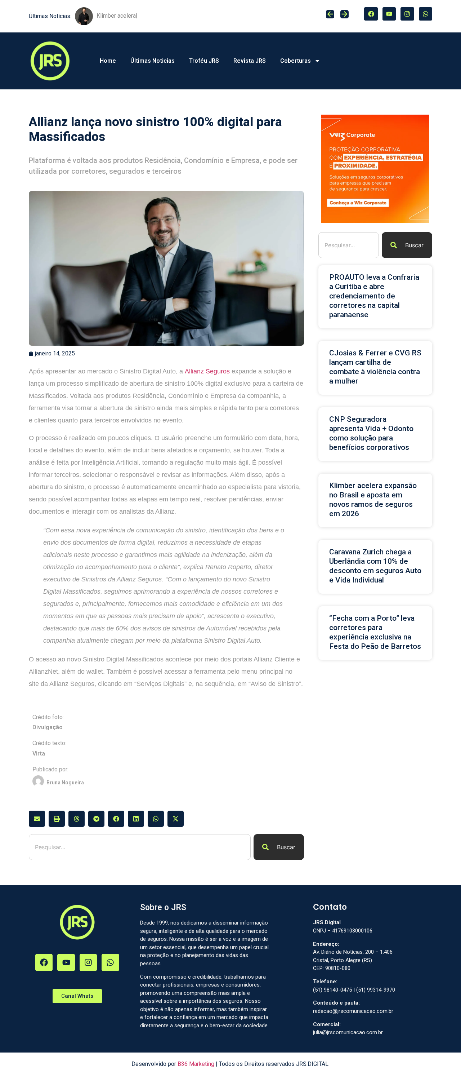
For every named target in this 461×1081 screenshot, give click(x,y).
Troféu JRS (204, 60)
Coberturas (295, 60)
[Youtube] (389, 14)
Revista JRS (249, 60)
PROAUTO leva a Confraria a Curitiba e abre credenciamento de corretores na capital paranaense (374, 296)
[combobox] (140, 847)
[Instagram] (407, 14)
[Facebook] (370, 14)
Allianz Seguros (207, 371)
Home (108, 60)
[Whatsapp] (425, 14)
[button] (37, 819)
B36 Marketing (196, 1063)
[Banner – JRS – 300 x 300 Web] (375, 220)
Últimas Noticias (152, 60)
